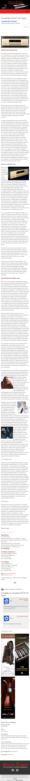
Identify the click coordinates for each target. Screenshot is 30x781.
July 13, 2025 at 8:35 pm (22, 616)
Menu (27, 11)
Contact (15, 778)
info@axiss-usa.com (8, 574)
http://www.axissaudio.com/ (10, 573)
